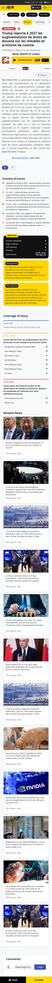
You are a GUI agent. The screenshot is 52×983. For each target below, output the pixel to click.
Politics (16, 22)
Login (48, 7)
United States (13, 15)
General (6, 22)
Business (27, 22)
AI (23, 15)
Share (43, 75)
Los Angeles (32, 15)
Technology (40, 22)
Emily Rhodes (21, 157)
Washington (44, 15)
